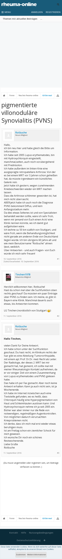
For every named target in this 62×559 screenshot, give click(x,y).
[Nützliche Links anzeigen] (57, 95)
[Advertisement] (31, 55)
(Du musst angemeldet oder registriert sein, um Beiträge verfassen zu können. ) (31, 464)
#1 (58, 259)
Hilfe (23, 532)
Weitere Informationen (36, 554)
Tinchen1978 (22, 274)
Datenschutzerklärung (28, 540)
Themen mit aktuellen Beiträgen (20, 18)
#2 (58, 316)
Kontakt (13, 532)
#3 (58, 453)
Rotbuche (21, 132)
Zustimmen (21, 554)
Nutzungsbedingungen (41, 532)
